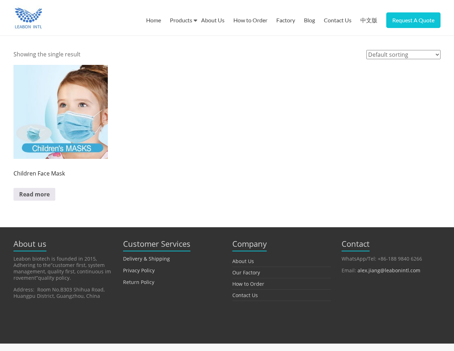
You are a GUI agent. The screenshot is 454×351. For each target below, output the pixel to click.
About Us (213, 20)
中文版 (368, 20)
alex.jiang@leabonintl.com (389, 270)
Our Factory (246, 272)
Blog (309, 20)
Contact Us (337, 20)
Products (181, 20)
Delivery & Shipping (146, 258)
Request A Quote (413, 20)
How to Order (250, 20)
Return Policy (138, 282)
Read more (34, 194)
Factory (285, 20)
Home (153, 20)
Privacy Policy (139, 270)
